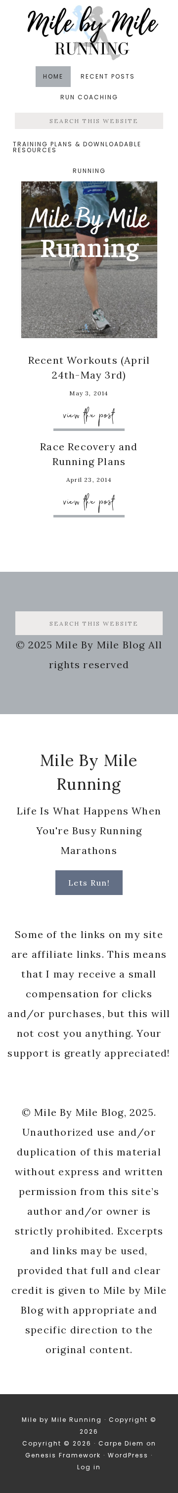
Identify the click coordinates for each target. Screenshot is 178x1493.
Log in (89, 1467)
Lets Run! (89, 883)
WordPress (128, 1455)
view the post (89, 414)
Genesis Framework (63, 1455)
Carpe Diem (121, 1443)
